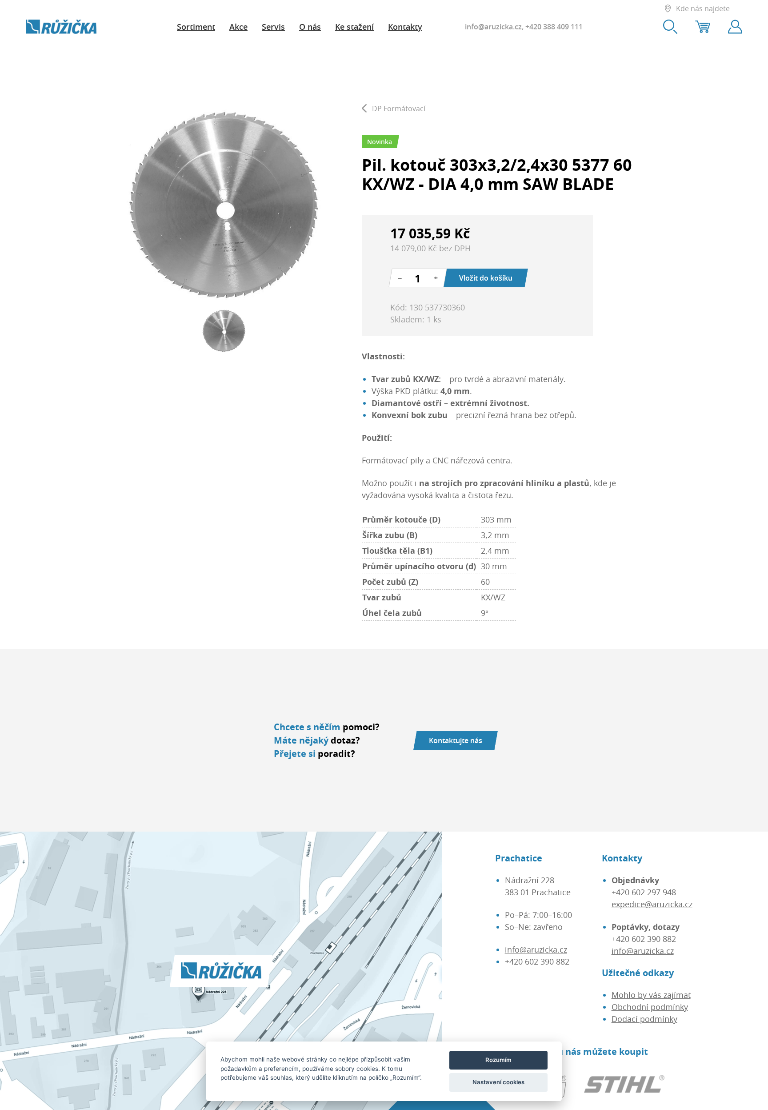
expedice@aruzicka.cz (652, 904)
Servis (273, 26)
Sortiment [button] (196, 26)
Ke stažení (354, 26)
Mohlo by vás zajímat (651, 994)
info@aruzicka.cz (493, 27)
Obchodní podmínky (650, 1006)
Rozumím (498, 1059)
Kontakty (405, 26)
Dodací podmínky (644, 1018)
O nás (310, 26)
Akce (238, 26)
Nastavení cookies (498, 1082)
